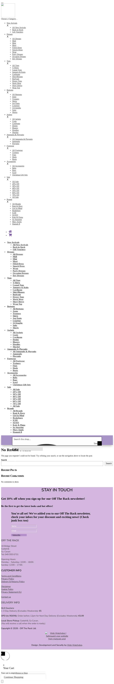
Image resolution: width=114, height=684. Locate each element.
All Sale (16, 389)
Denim (16, 340)
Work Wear (18, 299)
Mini (15, 259)
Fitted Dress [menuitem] (17, 48)
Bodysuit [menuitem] (15, 79)
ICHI (15, 420)
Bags (15, 380)
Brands (10, 408)
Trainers (17, 363)
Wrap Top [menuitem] (16, 88)
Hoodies (16, 344)
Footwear (11, 358)
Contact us (6, 597)
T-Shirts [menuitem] (15, 68)
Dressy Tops (18, 297)
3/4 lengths (18, 323)
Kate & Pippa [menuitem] (17, 217)
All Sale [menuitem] (15, 182)
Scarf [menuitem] (14, 173)
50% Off (17, 399)
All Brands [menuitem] (16, 204)
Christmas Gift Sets (22, 385)
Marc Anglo (18, 430)
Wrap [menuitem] (14, 52)
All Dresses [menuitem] (16, 39)
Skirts (15, 316)
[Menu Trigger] (2, 2)
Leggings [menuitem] (15, 106)
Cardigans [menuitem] (16, 74)
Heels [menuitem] (14, 157)
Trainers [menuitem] (15, 153)
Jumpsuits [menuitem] (16, 141)
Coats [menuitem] (14, 121)
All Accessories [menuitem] (18, 166)
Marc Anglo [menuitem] (17, 222)
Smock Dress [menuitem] (17, 50)
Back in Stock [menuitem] (17, 30)
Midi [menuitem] (14, 41)
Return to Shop (22, 673)
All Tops (16, 280)
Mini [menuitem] (14, 43)
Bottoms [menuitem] (10, 91)
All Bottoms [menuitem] (17, 94)
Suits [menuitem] (14, 110)
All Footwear (19, 361)
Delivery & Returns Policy (13, 581)
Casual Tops (18, 285)
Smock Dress (19, 266)
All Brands (18, 411)
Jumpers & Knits (21, 287)
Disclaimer (6, 586)
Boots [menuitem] (14, 159)
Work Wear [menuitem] (16, 83)
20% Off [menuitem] (15, 184)
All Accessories (19, 375)
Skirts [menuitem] (14, 101)
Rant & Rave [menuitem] (17, 206)
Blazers (16, 342)
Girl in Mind (18, 415)
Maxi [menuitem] (14, 45)
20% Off (17, 392)
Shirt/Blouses (19, 292)
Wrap (15, 268)
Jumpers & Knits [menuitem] (18, 72)
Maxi (15, 261)
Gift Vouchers (19, 249)
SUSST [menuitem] (15, 215)
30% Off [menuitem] (15, 186)
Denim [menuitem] (15, 126)
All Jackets (18, 332)
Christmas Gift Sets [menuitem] (20, 175)
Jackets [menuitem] (9, 116)
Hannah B (17, 432)
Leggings (17, 321)
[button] (13, 450)
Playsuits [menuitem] (15, 144)
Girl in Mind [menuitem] (17, 208)
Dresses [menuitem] (10, 35)
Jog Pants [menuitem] (16, 103)
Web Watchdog (74, 645)
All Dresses (18, 254)
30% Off (17, 394)
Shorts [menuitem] (14, 112)
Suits (15, 325)
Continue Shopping (13, 677)
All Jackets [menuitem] (16, 119)
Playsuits (17, 356)
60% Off (17, 401)
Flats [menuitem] (14, 155)
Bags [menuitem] (14, 170)
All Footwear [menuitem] (17, 150)
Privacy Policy (7, 578)
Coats (15, 335)
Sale (9, 387)
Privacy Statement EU (11, 592)
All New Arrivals (20, 245)
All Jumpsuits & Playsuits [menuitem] (22, 139)
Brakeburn (18, 418)
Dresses (10, 252)
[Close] (2, 651)
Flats (15, 366)
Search (4, 460)
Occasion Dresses (21, 273)
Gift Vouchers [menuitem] (17, 32)
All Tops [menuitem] (15, 65)
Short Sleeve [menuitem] (17, 86)
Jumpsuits (17, 354)
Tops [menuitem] (8, 62)
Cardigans (17, 290)
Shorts (16, 328)
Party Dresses (19, 271)
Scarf (15, 382)
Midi (15, 256)
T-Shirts (16, 283)
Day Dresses (18, 275)
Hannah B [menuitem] (16, 224)
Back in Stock (19, 247)
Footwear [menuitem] (10, 147)
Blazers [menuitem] (15, 128)
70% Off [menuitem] (15, 195)
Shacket (16, 347)
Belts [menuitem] (14, 168)
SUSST (16, 423)
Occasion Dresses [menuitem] (19, 57)
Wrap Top (17, 304)
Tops (9, 278)
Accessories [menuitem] (11, 162)
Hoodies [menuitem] (15, 130)
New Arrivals (13, 242)
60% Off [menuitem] (15, 193)
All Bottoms (18, 309)
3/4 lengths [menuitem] (16, 108)
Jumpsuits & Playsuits (17, 349)
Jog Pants (17, 318)
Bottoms (11, 306)
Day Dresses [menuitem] (17, 59)
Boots (15, 370)
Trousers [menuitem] (15, 99)
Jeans (15, 311)
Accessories (12, 373)
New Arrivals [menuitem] (12, 24)
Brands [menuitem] (9, 200)
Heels (15, 368)
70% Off (17, 404)
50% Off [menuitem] (15, 190)
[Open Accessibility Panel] (2, 681)
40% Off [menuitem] (15, 188)
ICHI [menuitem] (14, 213)
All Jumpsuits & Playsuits (24, 351)
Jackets (10, 330)
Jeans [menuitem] (14, 97)
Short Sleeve (18, 302)
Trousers (17, 313)
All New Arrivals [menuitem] (19, 28)
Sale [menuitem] (8, 178)
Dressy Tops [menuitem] (17, 81)
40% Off (17, 396)
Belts (15, 377)
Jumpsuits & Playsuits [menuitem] (15, 136)
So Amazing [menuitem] (17, 220)
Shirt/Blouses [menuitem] (17, 77)
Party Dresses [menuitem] (17, 54)
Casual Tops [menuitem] (17, 70)
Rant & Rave (19, 413)
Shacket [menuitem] (15, 132)
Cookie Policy (7, 589)
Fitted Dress (18, 264)
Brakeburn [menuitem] (16, 211)
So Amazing (18, 427)
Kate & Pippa (19, 425)
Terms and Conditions (11, 576)
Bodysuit (17, 294)
